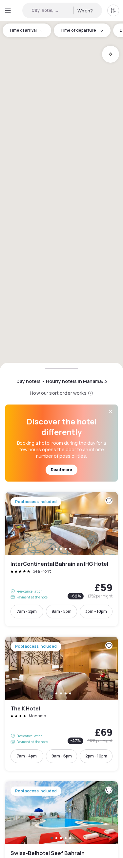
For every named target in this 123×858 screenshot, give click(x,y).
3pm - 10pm (96, 611)
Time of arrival (23, 30)
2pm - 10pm (96, 756)
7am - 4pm (27, 756)
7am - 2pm (27, 611)
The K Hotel (61, 704)
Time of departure (78, 30)
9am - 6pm (61, 756)
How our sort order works (58, 393)
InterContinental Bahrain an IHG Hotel (61, 559)
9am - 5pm (61, 611)
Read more (61, 469)
